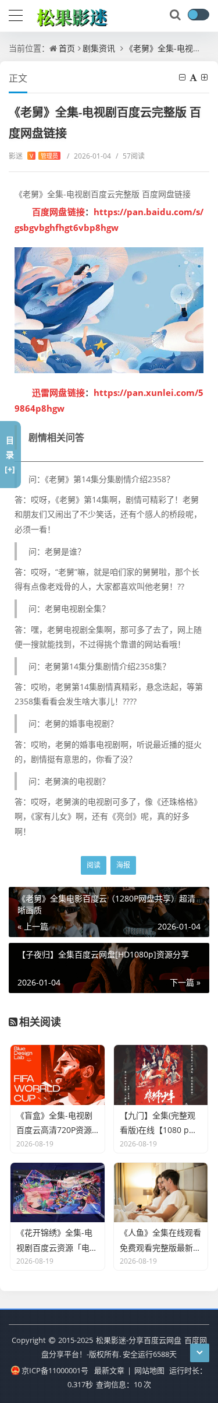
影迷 (33, 156)
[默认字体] (194, 77)
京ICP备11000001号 (55, 1370)
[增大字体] (205, 77)
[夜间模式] (198, 14)
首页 (67, 48)
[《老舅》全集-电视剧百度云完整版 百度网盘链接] (109, 310)
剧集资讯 (99, 48)
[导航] (16, 14)
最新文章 (109, 1370)
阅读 (94, 865)
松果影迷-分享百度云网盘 (138, 1340)
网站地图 (149, 1370)
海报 (123, 865)
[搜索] (176, 15)
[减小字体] (183, 77)
